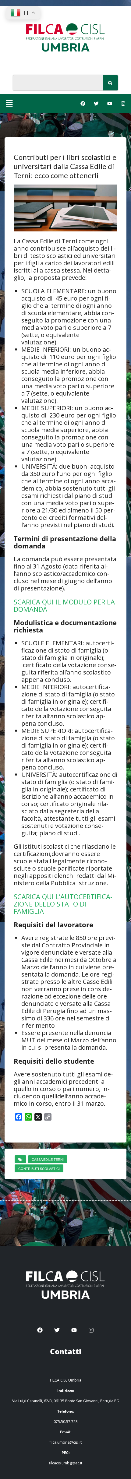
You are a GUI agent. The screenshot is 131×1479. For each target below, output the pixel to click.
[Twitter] (96, 103)
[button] (9, 103)
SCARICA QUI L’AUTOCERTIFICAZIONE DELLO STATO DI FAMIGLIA (63, 904)
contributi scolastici (39, 1169)
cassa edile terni (48, 1159)
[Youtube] (110, 103)
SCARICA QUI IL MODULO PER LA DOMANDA (64, 605)
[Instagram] (123, 103)
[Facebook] (83, 103)
